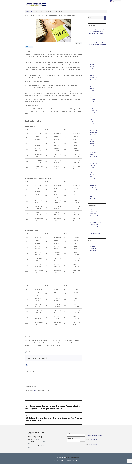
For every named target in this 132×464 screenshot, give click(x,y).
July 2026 (92, 64)
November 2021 (93, 185)
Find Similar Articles (36, 358)
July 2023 (92, 141)
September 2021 (93, 189)
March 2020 (92, 198)
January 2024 (93, 128)
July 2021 (92, 194)
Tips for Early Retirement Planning (97, 37)
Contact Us (103, 4)
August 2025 (92, 86)
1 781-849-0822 (94, 439)
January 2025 (93, 101)
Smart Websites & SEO (59, 457)
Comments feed (93, 248)
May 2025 (92, 92)
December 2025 (93, 77)
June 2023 (92, 143)
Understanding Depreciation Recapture (98, 29)
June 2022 (92, 169)
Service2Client (28, 367)
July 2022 (92, 167)
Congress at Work (93, 211)
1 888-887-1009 (93, 442)
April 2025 (92, 95)
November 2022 (93, 158)
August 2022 (92, 165)
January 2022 (93, 180)
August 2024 (92, 112)
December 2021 (93, 183)
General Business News (94, 215)
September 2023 (93, 136)
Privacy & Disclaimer (69, 460)
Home (61, 4)
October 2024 (93, 108)
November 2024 (93, 106)
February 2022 (93, 178)
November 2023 (93, 132)
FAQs (62, 460)
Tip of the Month (93, 228)
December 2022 (93, 156)
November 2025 (93, 79)
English (114, 1)
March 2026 (92, 70)
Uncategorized (31, 373)
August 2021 (92, 191)
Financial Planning (93, 213)
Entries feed (92, 246)
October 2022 (93, 161)
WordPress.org (93, 250)
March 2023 (92, 150)
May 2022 (92, 172)
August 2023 (92, 139)
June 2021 (92, 196)
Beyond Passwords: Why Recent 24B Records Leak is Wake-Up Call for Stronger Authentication (97, 44)
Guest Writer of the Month (95, 222)
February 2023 (93, 152)
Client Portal (93, 4)
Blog (31, 11)
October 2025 (93, 81)
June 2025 (92, 90)
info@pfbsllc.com (93, 444)
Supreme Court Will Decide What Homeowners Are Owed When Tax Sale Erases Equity (97, 33)
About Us (69, 4)
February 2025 (93, 99)
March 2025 (92, 97)
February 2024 (93, 125)
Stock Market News (94, 224)
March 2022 (92, 176)
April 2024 (92, 121)
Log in (91, 244)
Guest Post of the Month (95, 220)
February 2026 (93, 73)
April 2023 (92, 147)
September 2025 (93, 84)
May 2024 (92, 119)
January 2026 (93, 75)
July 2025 (92, 88)
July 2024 (92, 114)
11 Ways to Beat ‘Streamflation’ (96, 40)
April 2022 (92, 174)
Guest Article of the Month (95, 217)
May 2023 (92, 145)
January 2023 (93, 154)
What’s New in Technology (95, 233)
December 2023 (93, 130)
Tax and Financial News (94, 226)
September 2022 (93, 163)
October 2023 (93, 134)
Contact (77, 460)
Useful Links (56, 460)
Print (78, 43)
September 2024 (93, 110)
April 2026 (92, 68)
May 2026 (92, 66)
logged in (34, 390)
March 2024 (92, 123)
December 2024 (93, 103)
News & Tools (82, 4)
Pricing (75, 4)
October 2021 (93, 187)
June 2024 (92, 117)
